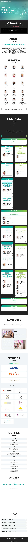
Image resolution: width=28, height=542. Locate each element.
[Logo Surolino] (6, 1)
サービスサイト (11, 538)
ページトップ (6, 538)
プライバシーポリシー (17, 538)
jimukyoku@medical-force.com (14, 471)
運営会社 (22, 538)
